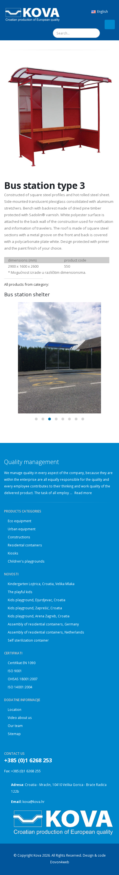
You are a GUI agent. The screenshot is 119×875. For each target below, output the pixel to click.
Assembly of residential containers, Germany (43, 624)
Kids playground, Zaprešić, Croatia (35, 608)
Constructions (19, 537)
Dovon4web (59, 862)
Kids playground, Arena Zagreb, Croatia (38, 616)
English (102, 11)
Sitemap (14, 733)
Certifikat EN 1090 (21, 662)
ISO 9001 (15, 671)
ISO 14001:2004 (20, 687)
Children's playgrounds (26, 561)
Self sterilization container (28, 640)
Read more (83, 493)
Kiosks (13, 553)
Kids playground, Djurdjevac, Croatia (36, 600)
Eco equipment (19, 521)
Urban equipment (21, 529)
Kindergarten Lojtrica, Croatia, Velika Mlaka (41, 583)
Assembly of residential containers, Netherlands (46, 632)
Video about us (20, 717)
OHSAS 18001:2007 (23, 679)
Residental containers (25, 545)
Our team (15, 725)
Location (14, 709)
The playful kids (20, 592)
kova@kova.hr (33, 801)
